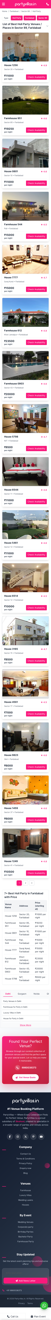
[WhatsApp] (44, 1306)
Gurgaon (22, 993)
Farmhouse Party (25, 1241)
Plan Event (40, 1316)
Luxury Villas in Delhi (12, 1013)
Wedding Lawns (25, 1200)
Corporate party (25, 1227)
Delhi (7, 993)
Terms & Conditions (25, 1158)
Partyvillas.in (20, 1298)
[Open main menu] (3, 4)
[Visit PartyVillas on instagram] (18, 1137)
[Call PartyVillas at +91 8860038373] (47, 4)
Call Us (14, 1316)
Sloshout (20, 1121)
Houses (25, 1205)
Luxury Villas (25, 1195)
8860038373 (29, 1067)
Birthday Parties (25, 1232)
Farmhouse (25, 1190)
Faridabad (14, 11)
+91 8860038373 (14, 1290)
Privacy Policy (25, 1163)
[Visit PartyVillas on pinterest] (33, 1137)
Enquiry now (25, 1168)
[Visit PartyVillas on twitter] (26, 1137)
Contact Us (25, 1154)
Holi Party (37, 11)
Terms (30, 1303)
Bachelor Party (25, 1236)
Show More (25, 1025)
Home (4, 11)
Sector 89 (25, 11)
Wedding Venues (25, 1222)
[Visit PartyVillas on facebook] (10, 1137)
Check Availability (36, 77)
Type (6, 18)
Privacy (21, 1303)
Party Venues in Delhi (12, 1001)
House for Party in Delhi (13, 1018)
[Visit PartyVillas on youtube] (41, 1137)
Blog (25, 1173)
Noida (36, 993)
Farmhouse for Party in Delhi (15, 1007)
